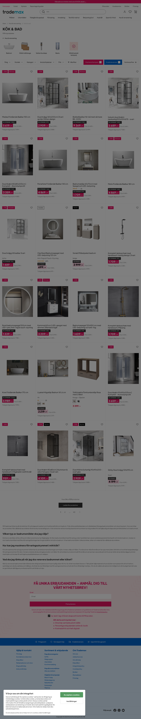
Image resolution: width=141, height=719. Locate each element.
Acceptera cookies (72, 695)
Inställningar (72, 701)
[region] (44, 702)
